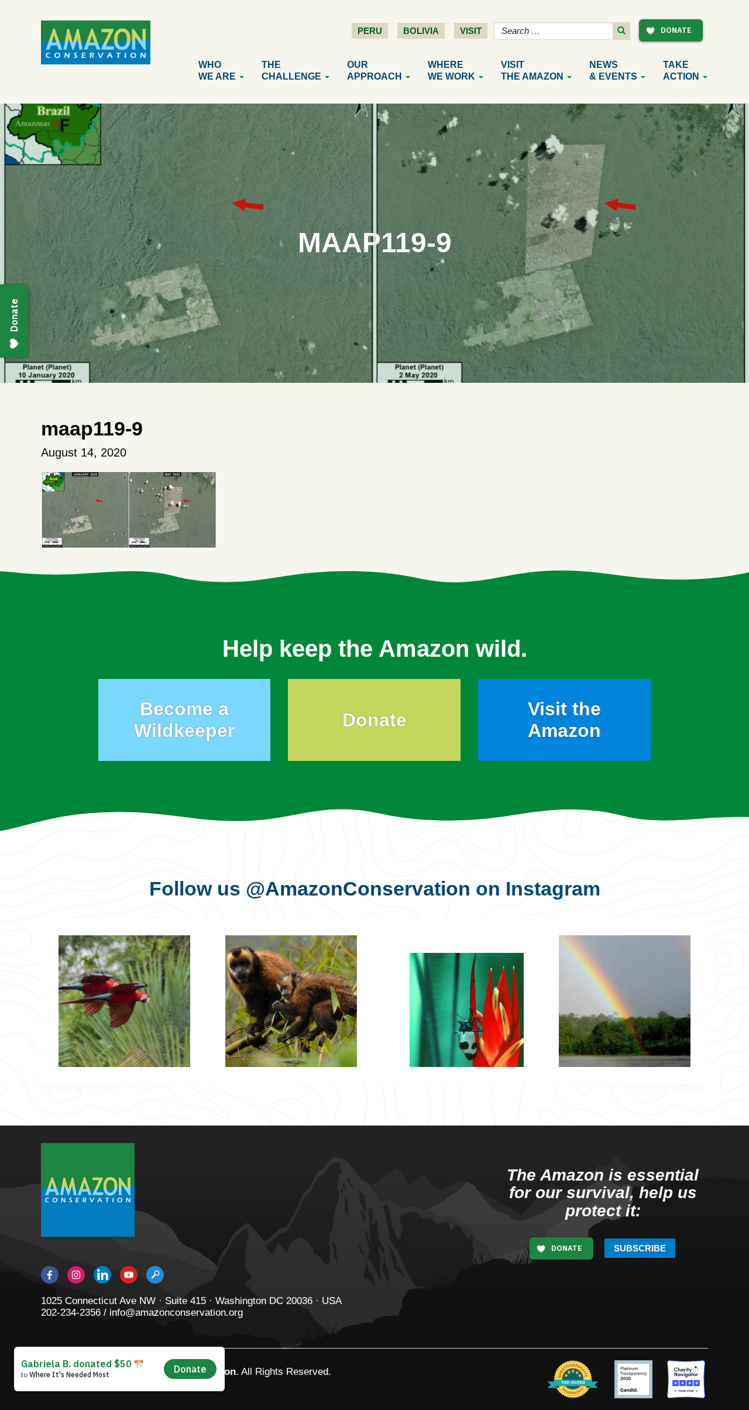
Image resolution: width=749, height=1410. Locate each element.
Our (374, 70)
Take (681, 70)
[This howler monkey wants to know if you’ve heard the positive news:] (642, 1018)
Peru (370, 31)
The (291, 70)
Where (451, 70)
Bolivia (421, 31)
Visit (471, 31)
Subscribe (640, 1248)
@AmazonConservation (358, 888)
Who (217, 70)
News (613, 70)
